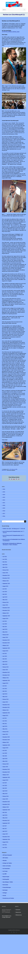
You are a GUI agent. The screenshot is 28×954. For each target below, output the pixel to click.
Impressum (18, 909)
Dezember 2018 (6, 801)
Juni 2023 (5, 656)
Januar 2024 (5, 637)
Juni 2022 (5, 688)
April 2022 (5, 694)
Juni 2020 (5, 753)
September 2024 (6, 615)
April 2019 (5, 790)
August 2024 (5, 618)
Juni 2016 (5, 847)
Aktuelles (5, 860)
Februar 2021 (6, 731)
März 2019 (5, 793)
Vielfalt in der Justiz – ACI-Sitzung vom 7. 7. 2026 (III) (14, 528)
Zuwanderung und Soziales (8, 898)
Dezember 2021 (6, 704)
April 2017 (5, 831)
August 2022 (5, 683)
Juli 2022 (5, 685)
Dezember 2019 (6, 769)
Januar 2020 (5, 766)
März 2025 (5, 599)
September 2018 (6, 809)
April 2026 (5, 564)
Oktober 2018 (6, 807)
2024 (4, 494)
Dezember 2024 (6, 607)
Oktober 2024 (6, 613)
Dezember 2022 (6, 672)
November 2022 (6, 675)
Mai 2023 (5, 659)
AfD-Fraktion (12, 469)
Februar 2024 (6, 634)
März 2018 (5, 817)
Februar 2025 (6, 602)
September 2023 (6, 648)
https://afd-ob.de (6, 917)
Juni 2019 (5, 785)
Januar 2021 (5, 734)
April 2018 (5, 815)
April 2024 (5, 629)
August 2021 (5, 715)
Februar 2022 (6, 699)
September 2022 (6, 680)
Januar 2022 (5, 702)
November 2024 (6, 610)
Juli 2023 (5, 653)
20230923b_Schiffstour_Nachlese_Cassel (10, 31)
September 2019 (6, 777)
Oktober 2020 (6, 742)
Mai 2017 (5, 828)
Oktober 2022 (6, 677)
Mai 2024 (5, 626)
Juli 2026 (5, 556)
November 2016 (6, 836)
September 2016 (6, 839)
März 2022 (5, 696)
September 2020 (6, 745)
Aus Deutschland (6, 868)
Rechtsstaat (5, 890)
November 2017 (6, 820)
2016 (4, 516)
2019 (4, 508)
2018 (4, 510)
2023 (4, 497)
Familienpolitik (6, 879)
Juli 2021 (5, 718)
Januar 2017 (5, 834)
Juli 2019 (5, 782)
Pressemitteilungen (7, 887)
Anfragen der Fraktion (7, 863)
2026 (4, 489)
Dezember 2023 (6, 640)
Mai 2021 (5, 723)
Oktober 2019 (6, 774)
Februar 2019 (6, 796)
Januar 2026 (5, 572)
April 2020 (5, 758)
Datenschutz (18, 912)
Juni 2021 (5, 720)
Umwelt (4, 895)
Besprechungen (6, 876)
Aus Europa (5, 871)
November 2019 (6, 772)
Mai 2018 (5, 812)
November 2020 (6, 739)
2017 (4, 513)
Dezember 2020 (6, 737)
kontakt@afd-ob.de (7, 915)
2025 (4, 492)
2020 (4, 505)
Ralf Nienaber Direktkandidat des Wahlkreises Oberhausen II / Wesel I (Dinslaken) (12, 544)
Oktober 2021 (6, 710)
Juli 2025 (5, 589)
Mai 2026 (5, 562)
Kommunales (4, 470)
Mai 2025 (5, 594)
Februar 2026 (6, 570)
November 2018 (6, 804)
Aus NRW (15, 469)
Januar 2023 (5, 669)
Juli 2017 (5, 825)
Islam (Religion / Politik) (8, 882)
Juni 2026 (5, 559)
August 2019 (5, 780)
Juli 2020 (5, 750)
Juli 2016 (5, 844)
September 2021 (6, 712)
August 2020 (5, 747)
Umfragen (5, 892)
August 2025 (5, 586)
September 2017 (6, 823)
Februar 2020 (6, 764)
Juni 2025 (5, 591)
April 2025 (5, 597)
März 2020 (5, 761)
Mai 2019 (5, 788)
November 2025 (6, 578)
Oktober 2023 (6, 645)
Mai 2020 (5, 755)
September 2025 (6, 583)
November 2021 (6, 707)
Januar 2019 (5, 799)
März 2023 (5, 664)
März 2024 (5, 632)
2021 (4, 502)
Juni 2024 (5, 624)
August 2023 (5, 650)
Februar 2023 (6, 667)
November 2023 (6, 642)
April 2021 (5, 726)
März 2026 (5, 567)
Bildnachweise (19, 915)
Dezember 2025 (6, 575)
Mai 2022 (5, 691)
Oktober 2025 (6, 580)
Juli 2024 (5, 621)
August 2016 (5, 842)
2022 (4, 500)
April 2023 (5, 661)
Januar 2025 (5, 605)
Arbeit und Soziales (7, 865)
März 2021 (5, 729)
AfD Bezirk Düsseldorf (7, 855)
